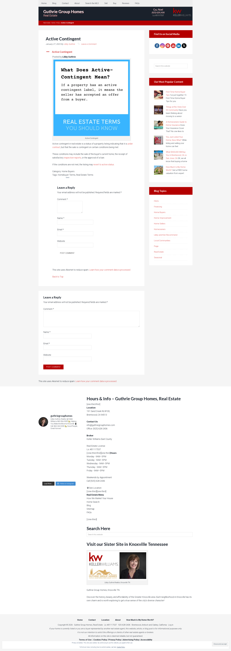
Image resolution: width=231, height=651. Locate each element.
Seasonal (158, 257)
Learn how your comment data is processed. (110, 270)
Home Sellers (159, 223)
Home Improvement (162, 218)
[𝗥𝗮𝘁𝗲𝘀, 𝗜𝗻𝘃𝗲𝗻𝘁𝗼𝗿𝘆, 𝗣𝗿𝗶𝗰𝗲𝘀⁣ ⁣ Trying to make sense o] (58, 444)
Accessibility (146, 640)
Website (61, 241)
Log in (170, 625)
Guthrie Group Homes (63, 11)
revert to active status (103, 164)
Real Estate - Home (49, 23)
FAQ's (156, 201)
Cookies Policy (100, 640)
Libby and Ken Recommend (165, 235)
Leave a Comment (88, 44)
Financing (158, 207)
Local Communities (162, 240)
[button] (91, 52)
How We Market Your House (100, 498)
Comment (62, 199)
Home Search (93, 502)
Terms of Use (85, 640)
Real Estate (159, 252)
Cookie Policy (121, 647)
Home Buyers (159, 212)
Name (60, 218)
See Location (95, 488)
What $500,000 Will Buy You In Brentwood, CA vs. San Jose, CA (176, 155)
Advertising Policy (131, 640)
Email (60, 229)
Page (156, 246)
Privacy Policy (114, 640)
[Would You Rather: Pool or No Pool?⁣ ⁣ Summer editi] (58, 468)
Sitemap (90, 509)
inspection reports (72, 157)
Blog (89, 505)
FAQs (58, 23)
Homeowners (159, 229)
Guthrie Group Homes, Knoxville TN (103, 590)
